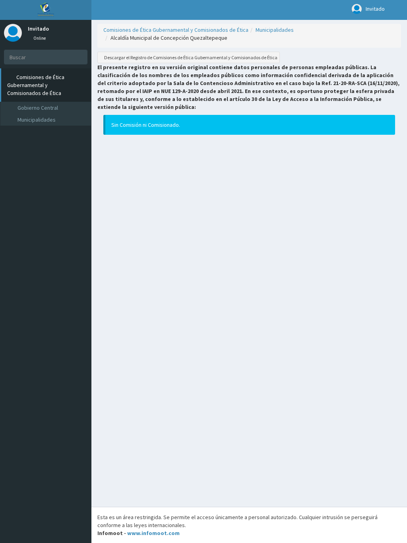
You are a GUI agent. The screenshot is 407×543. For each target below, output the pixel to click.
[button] (99, 10)
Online (39, 38)
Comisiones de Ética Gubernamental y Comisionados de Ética (175, 29)
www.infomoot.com (153, 533)
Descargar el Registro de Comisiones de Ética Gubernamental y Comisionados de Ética (190, 57)
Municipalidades (275, 29)
